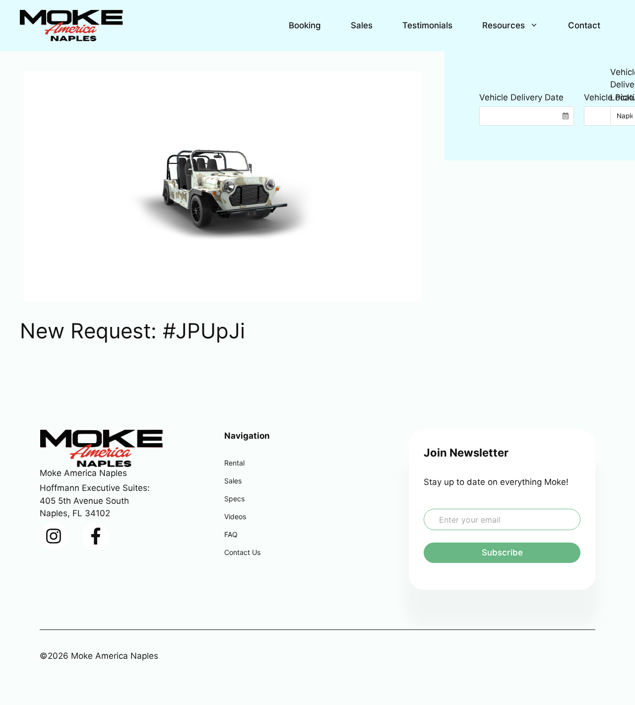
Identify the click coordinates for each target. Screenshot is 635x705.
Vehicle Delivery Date (521, 97)
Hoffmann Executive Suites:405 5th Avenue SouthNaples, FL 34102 (95, 500)
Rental (234, 463)
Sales (362, 25)
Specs (234, 498)
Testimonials (427, 25)
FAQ (231, 534)
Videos (235, 516)
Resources (503, 25)
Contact (584, 25)
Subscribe (502, 552)
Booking (305, 25)
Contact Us (242, 552)
